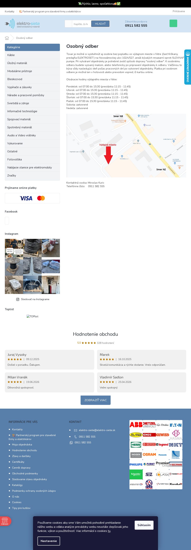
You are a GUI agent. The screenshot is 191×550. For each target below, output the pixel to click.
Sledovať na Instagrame (35, 299)
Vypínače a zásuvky (19, 87)
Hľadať (100, 24)
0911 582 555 (87, 437)
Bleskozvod (14, 79)
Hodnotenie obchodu (95, 334)
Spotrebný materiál (19, 127)
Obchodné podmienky (25, 473)
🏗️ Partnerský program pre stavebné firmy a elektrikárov (50, 11)
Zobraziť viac (95, 400)
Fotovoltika (14, 159)
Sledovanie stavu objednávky (29, 479)
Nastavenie (49, 541)
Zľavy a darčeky (21, 456)
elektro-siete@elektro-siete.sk (97, 430)
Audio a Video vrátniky (21, 135)
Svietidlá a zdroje (18, 103)
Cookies (16, 502)
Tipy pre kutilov (21, 508)
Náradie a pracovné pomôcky (25, 95)
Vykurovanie (15, 143)
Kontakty (9, 11)
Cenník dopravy (21, 468)
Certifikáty (18, 462)
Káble (11, 55)
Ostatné (12, 151)
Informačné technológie (22, 111)
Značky (11, 175)
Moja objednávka (22, 444)
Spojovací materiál (19, 119)
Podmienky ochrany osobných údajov (34, 491)
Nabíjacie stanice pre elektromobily (29, 167)
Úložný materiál (17, 63)
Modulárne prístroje (19, 71)
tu (109, 531)
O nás (15, 496)
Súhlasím (144, 525)
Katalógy (17, 485)
